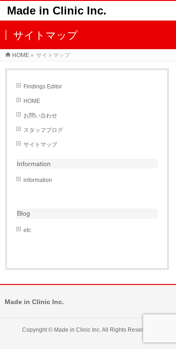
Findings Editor (42, 86)
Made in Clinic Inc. (57, 10)
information (37, 180)
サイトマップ (40, 144)
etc (27, 230)
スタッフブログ (43, 130)
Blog (23, 213)
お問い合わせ (40, 115)
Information (34, 163)
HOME (31, 101)
